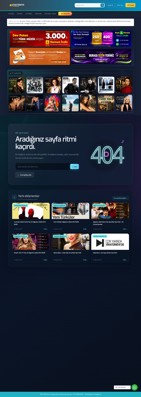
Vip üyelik (19, 13)
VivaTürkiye (17, 5)
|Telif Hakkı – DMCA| (50, 13)
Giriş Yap (120, 5)
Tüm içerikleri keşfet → (120, 198)
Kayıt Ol (110, 5)
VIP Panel (130, 5)
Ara (74, 166)
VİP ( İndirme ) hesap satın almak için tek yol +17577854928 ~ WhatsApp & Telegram (70, 394)
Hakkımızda (38, 13)
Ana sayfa (11, 13)
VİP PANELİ (29, 13)
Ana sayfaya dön (24, 175)
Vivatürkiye (15, 21)
